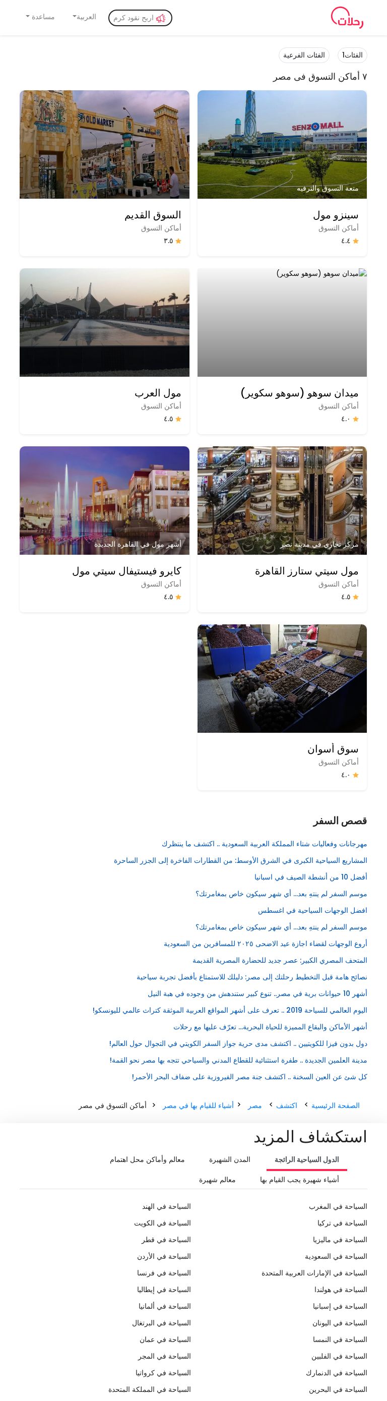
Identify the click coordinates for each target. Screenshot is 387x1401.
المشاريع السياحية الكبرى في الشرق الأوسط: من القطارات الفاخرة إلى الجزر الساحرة (240, 860)
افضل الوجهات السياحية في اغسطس (312, 910)
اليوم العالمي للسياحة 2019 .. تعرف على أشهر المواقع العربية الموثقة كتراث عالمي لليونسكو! (230, 1010)
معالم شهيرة (217, 1180)
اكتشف (286, 1105)
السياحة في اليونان (339, 1323)
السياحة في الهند (166, 1206)
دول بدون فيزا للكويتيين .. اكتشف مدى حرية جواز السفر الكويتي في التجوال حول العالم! (238, 1043)
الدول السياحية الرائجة (307, 1159)
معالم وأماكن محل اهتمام (147, 1159)
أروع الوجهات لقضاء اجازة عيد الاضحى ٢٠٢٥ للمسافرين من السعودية (265, 944)
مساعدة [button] (42, 17)
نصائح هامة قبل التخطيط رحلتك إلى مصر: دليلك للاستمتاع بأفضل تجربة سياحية (252, 977)
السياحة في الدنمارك (336, 1373)
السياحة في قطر (166, 1240)
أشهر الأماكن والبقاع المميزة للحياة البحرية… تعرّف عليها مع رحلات (270, 1027)
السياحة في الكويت (162, 1223)
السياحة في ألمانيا (165, 1306)
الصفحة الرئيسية (335, 1105)
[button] (84, 17)
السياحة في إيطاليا (164, 1290)
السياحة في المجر (164, 1356)
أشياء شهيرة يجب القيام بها (299, 1180)
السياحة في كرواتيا (163, 1373)
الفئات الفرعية (304, 55)
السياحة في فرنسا (164, 1273)
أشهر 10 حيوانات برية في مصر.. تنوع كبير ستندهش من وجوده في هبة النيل (257, 993)
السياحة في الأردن (164, 1256)
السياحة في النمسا (340, 1339)
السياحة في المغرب (338, 1206)
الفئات (352, 55)
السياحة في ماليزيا (340, 1240)
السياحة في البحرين (338, 1389)
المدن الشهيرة (229, 1159)
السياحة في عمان (165, 1339)
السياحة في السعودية (336, 1256)
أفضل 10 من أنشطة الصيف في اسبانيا (310, 877)
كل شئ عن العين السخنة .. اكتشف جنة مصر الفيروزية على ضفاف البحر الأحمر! (249, 1077)
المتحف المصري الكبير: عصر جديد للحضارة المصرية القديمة (279, 960)
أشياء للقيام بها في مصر (198, 1105)
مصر (255, 1105)
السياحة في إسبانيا (340, 1306)
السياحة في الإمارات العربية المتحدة (314, 1273)
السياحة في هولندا (340, 1290)
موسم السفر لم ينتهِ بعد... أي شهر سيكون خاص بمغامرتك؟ (281, 894)
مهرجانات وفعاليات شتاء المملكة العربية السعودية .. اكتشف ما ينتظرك (264, 844)
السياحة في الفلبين (339, 1356)
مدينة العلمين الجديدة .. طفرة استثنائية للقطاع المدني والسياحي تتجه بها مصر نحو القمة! (238, 1060)
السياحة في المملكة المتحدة (149, 1389)
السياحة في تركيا (342, 1223)
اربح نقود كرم (134, 18)
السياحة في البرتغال (161, 1323)
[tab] (307, 1160)
